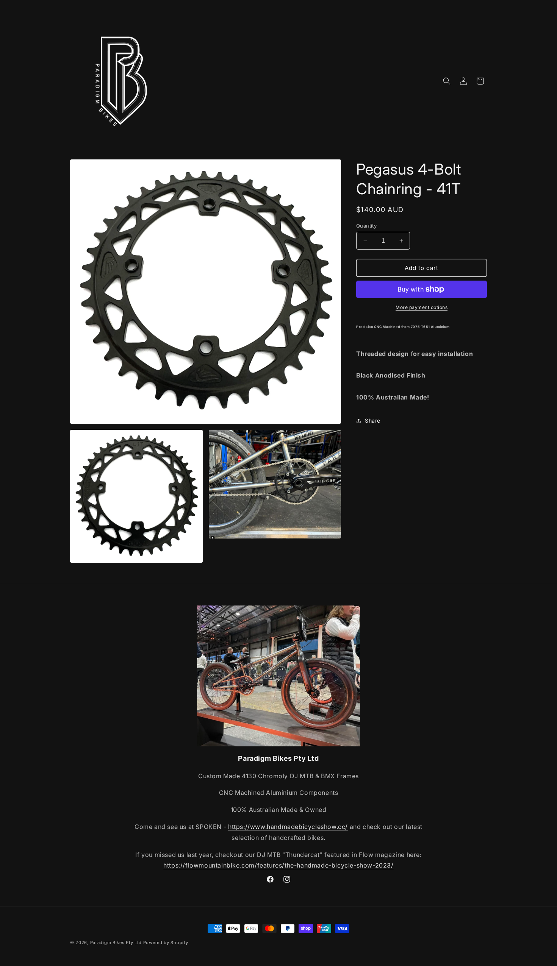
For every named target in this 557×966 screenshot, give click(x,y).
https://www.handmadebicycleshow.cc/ (288, 826)
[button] (446, 81)
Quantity (366, 226)
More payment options (421, 307)
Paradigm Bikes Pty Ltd (116, 942)
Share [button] (372, 420)
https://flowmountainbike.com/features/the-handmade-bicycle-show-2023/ (278, 865)
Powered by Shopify (165, 942)
